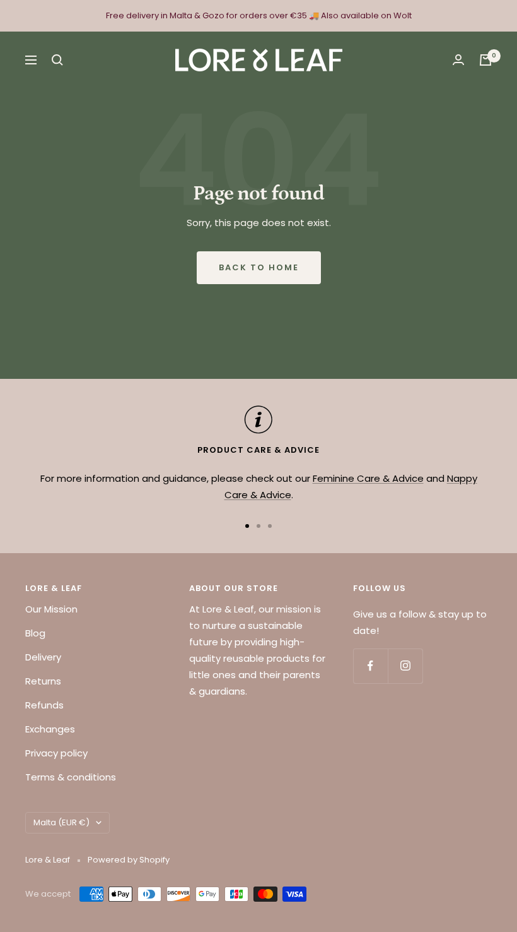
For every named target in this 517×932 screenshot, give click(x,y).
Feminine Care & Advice (368, 478)
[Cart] (485, 60)
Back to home (259, 267)
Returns (43, 681)
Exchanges (50, 729)
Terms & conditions (70, 777)
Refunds (44, 705)
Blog (35, 633)
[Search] (57, 60)
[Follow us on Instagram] (405, 665)
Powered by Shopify (129, 860)
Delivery (43, 657)
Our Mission (51, 609)
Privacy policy (56, 753)
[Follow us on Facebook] (370, 665)
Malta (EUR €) (61, 822)
